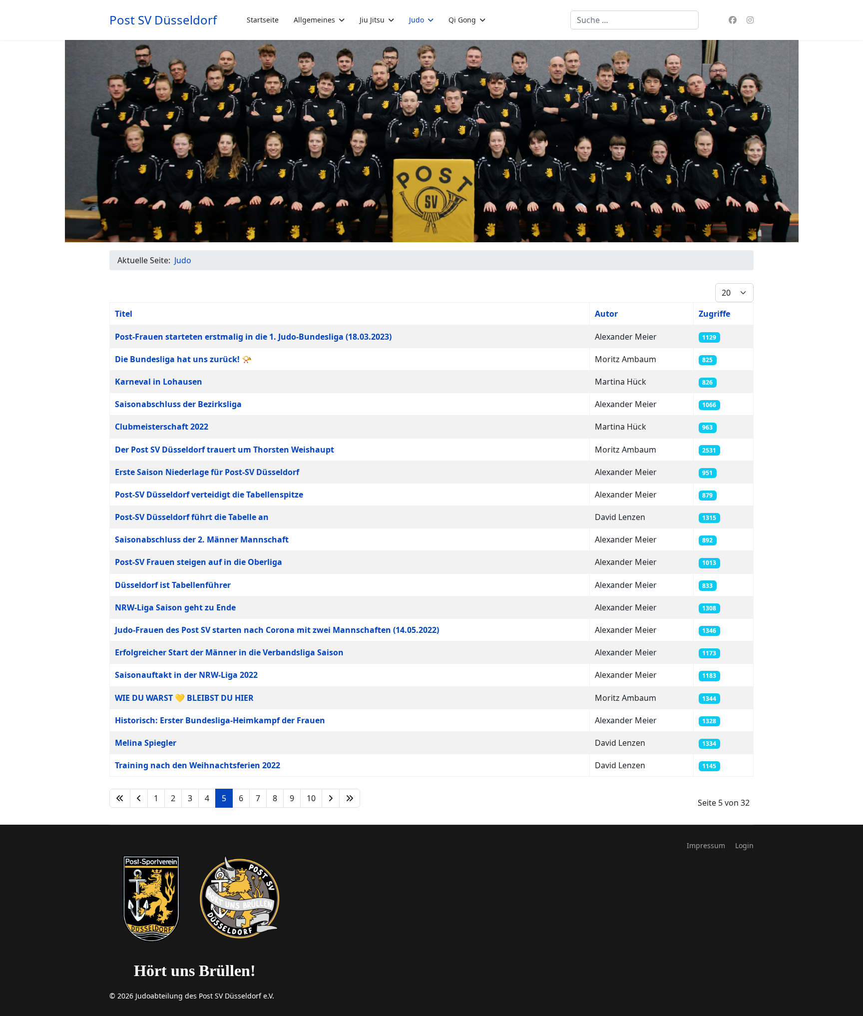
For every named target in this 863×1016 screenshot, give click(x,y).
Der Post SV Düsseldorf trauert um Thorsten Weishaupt (224, 449)
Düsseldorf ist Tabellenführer (173, 584)
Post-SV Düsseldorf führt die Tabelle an (192, 516)
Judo (416, 19)
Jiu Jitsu (372, 19)
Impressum (706, 845)
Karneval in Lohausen (158, 381)
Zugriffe (714, 313)
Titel (123, 313)
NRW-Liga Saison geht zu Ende (175, 607)
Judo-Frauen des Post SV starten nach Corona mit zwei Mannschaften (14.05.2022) (277, 629)
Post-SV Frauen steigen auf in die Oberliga (198, 561)
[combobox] (634, 19)
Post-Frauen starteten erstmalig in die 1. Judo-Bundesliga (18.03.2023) (253, 336)
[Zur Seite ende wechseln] (349, 798)
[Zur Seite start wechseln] (119, 798)
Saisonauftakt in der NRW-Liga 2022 (186, 674)
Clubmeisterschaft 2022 (161, 426)
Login (744, 845)
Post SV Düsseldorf (163, 20)
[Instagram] (750, 19)
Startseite (263, 19)
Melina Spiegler (145, 742)
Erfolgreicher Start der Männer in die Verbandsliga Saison (229, 652)
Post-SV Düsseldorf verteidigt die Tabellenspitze (209, 494)
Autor (606, 313)
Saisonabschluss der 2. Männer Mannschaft (202, 539)
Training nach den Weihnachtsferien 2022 (197, 765)
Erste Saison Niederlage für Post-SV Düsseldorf (207, 472)
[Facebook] (733, 19)
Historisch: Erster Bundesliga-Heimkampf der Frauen (220, 720)
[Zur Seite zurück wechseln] (139, 798)
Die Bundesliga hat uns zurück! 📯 (183, 359)
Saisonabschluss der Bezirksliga (178, 404)
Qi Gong (462, 19)
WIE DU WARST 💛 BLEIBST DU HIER (184, 697)
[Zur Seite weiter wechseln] (331, 798)
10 (311, 798)
